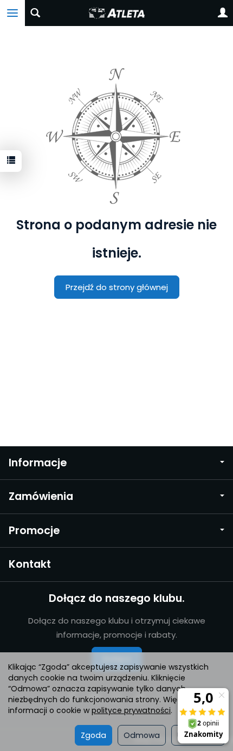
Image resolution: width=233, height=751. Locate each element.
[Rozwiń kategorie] (12, 13)
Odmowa (142, 735)
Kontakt (30, 564)
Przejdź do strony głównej (117, 287)
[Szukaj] (35, 13)
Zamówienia (41, 496)
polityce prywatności (131, 710)
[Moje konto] (222, 13)
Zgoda (93, 735)
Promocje (34, 530)
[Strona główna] (116, 13)
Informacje (38, 462)
